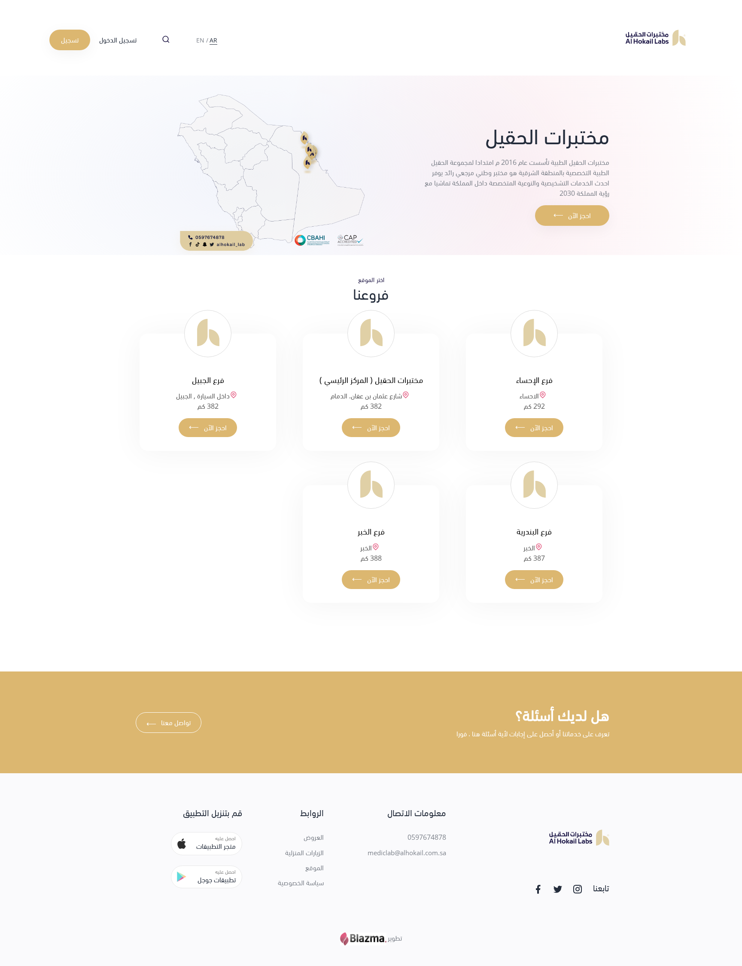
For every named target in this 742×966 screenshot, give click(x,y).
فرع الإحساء (534, 380)
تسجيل (70, 40)
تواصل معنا (168, 723)
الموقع (314, 867)
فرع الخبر (371, 531)
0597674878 (426, 837)
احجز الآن (572, 215)
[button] (206, 843)
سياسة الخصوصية (301, 882)
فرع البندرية (534, 531)
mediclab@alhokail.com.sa (407, 852)
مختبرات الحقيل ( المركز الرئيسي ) (371, 380)
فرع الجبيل (208, 380)
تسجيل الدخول (118, 40)
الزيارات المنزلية (304, 852)
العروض (314, 837)
